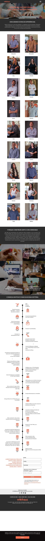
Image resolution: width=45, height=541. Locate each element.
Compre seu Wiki (13, 497)
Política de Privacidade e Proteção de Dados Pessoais (32, 482)
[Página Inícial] (7, 1)
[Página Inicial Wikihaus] (22, 500)
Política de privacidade (22, 490)
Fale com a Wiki (31, 497)
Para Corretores (23, 497)
